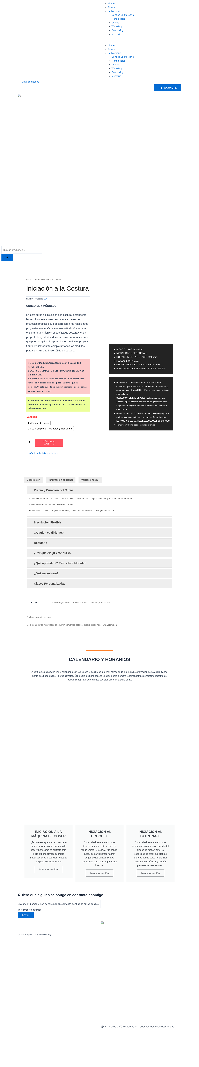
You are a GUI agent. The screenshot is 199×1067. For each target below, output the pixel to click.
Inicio (28, 279)
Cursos (115, 22)
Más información (48, 869)
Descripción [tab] (33, 480)
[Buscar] (7, 257)
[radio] (38, 423)
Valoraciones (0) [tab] (90, 480)
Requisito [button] (40, 542)
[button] (141, 41)
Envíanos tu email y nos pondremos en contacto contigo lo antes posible (59, 903)
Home (111, 3)
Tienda (111, 7)
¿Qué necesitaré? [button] (46, 573)
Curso (36, 279)
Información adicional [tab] (61, 480)
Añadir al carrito (49, 442)
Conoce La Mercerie (122, 14)
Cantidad (32, 416)
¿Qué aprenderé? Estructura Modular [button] (60, 563)
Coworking (117, 30)
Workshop (117, 26)
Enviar (25, 914)
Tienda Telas (118, 18)
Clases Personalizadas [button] (49, 583)
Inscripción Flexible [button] (47, 522)
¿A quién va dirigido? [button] (49, 532)
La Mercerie (114, 11)
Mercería (116, 34)
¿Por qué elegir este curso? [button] (53, 553)
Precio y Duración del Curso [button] (53, 490)
